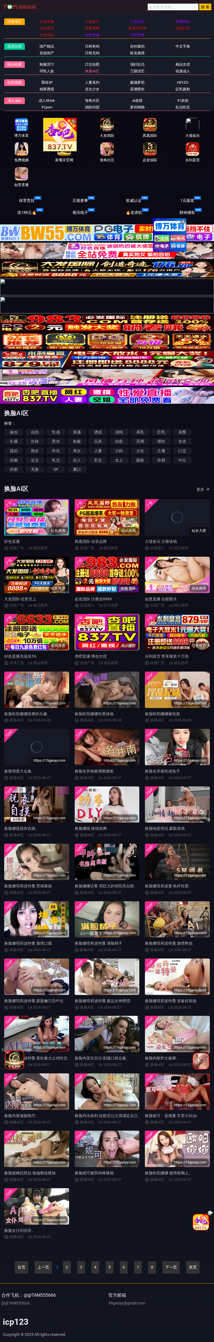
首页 (21, 1267)
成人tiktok (47, 100)
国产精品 (47, 46)
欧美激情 (137, 53)
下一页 (171, 1267)
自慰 (119, 441)
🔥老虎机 (134, 212)
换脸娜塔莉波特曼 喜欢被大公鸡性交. (36, 1058)
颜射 (140, 460)
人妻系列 (92, 82)
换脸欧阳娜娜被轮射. (163, 714)
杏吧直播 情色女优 (91, 656)
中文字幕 (183, 46)
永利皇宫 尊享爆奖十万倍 (167, 656)
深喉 (14, 460)
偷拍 (14, 432)
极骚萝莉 (137, 82)
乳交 (56, 460)
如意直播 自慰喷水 (161, 599)
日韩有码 (92, 46)
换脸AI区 (92, 71)
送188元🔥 (27, 212)
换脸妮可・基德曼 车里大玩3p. (171, 1115)
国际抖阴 (92, 107)
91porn (47, 107)
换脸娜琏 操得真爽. (91, 828)
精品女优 (183, 64)
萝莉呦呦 (137, 107)
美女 (77, 451)
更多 (200, 489)
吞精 (161, 460)
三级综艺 (137, 71)
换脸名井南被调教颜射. (95, 771)
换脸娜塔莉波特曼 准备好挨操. (171, 1001)
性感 (56, 432)
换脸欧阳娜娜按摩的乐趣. (26, 714)
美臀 (182, 432)
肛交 (98, 460)
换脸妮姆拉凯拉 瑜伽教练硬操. (30, 1173)
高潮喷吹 (137, 89)
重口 (77, 469)
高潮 (140, 441)
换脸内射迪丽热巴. (20, 1115)
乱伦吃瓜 (183, 107)
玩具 (98, 441)
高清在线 (14, 46)
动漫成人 (183, 71)
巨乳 (161, 432)
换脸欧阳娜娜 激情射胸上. (167, 1173)
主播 (161, 451)
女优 (182, 441)
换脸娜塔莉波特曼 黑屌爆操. (28, 886)
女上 (119, 460)
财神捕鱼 (187, 212)
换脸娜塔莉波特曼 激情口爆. (28, 943)
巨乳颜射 (183, 89)
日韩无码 (92, 53)
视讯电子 (80, 212)
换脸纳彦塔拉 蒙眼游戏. (165, 828)
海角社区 (92, 100)
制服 (77, 441)
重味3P (47, 82)
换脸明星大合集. (18, 771)
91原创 (182, 100)
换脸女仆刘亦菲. (18, 1230)
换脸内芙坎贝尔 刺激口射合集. (101, 1058)
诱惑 (98, 432)
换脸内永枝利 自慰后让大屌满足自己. (107, 1115)
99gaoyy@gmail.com (126, 1303)
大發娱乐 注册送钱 (161, 541)
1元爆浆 (187, 200)
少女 (140, 451)
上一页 (43, 1267)
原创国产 (47, 53)
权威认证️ (134, 200)
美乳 (140, 432)
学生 (56, 451)
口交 (182, 451)
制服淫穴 (47, 64)
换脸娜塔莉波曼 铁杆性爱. (167, 886)
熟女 (35, 451)
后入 (77, 460)
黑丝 (56, 441)
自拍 (35, 432)
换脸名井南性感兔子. (163, 771)
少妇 (119, 451)
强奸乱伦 (137, 64)
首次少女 (92, 89)
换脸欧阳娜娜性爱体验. (95, 714)
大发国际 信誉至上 (20, 599)
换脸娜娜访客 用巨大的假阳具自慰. (105, 886)
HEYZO (182, 82)
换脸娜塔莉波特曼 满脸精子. (99, 943)
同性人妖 (47, 71)
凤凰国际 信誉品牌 (91, 541)
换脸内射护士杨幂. (161, 1058)
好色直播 (12, 541)
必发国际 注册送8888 (93, 599)
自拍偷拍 (137, 46)
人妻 (98, 451)
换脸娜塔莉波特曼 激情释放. (169, 943)
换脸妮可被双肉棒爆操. (95, 1173)
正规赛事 (80, 200)
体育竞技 (27, 200)
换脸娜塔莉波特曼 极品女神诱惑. (103, 1001)
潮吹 (161, 441)
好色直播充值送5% (20, 656)
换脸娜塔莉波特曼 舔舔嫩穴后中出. (34, 1001)
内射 (14, 469)
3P (56, 469)
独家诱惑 (47, 89)
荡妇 (14, 451)
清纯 (119, 432)
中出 (182, 460)
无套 (35, 469)
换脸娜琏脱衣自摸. (20, 828)
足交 (35, 460)
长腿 (14, 441)
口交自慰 (92, 64)
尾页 (193, 1267)
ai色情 (137, 100)
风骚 (77, 432)
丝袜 (35, 441)
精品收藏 (14, 64)
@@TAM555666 (15, 1303)
